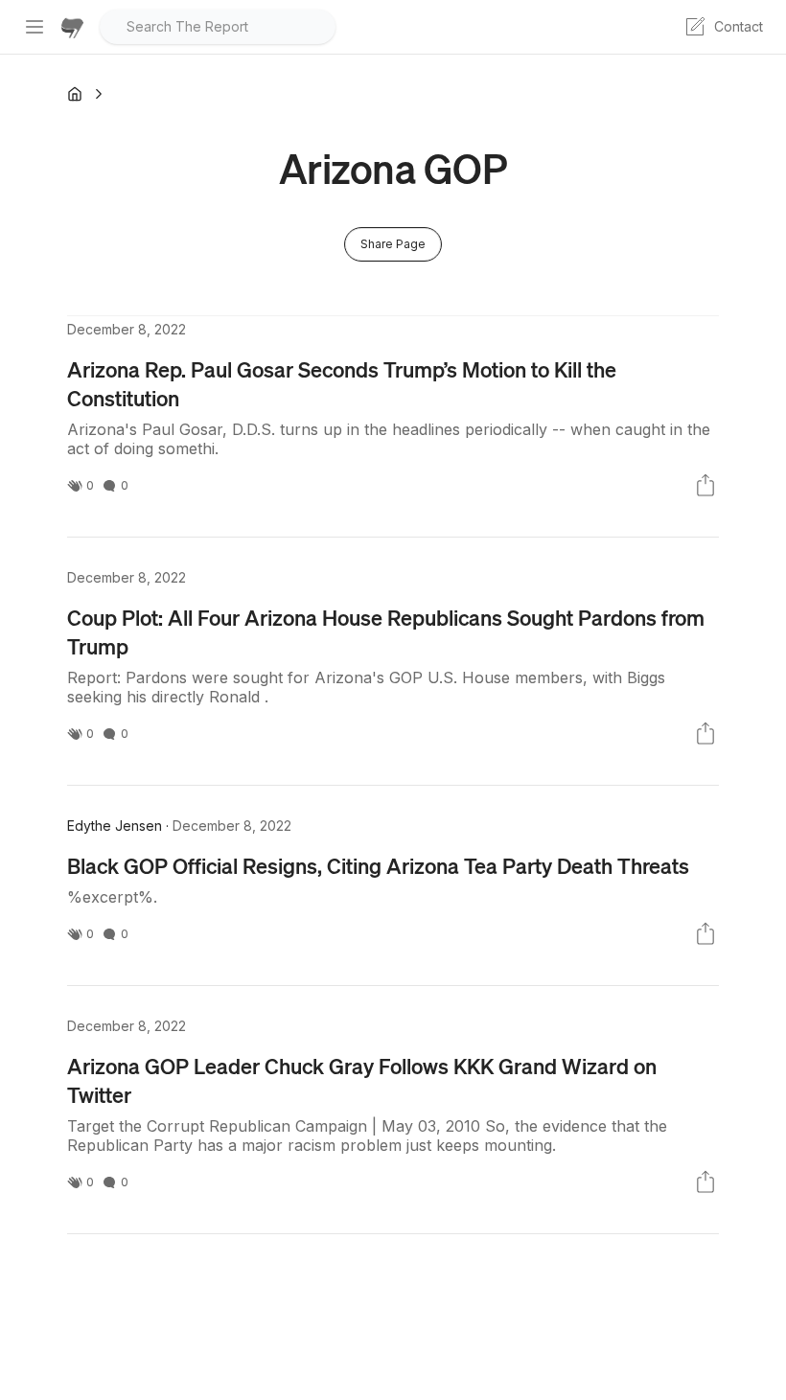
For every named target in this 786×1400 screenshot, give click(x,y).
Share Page (393, 244)
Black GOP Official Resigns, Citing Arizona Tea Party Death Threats (378, 865)
